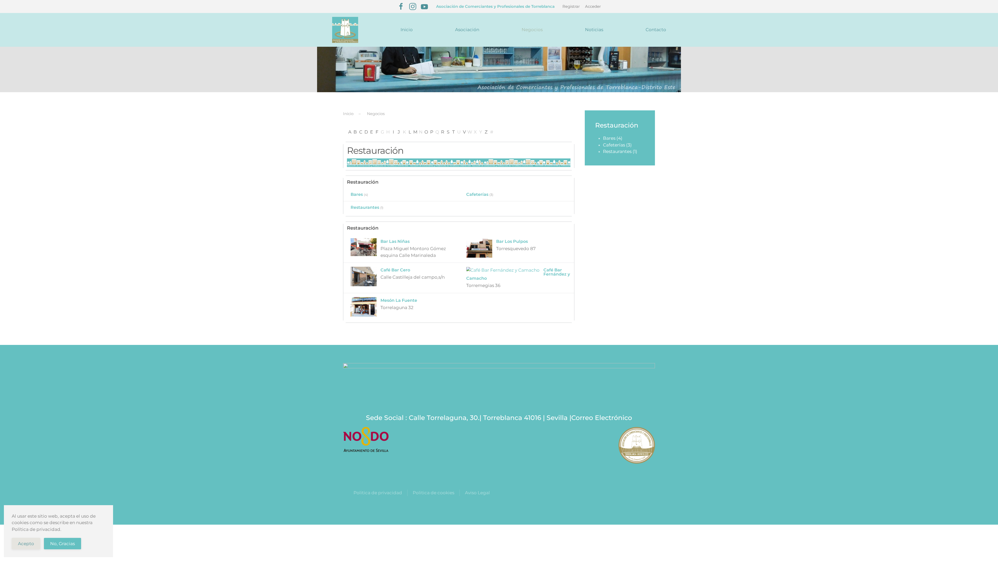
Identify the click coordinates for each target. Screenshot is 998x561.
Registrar (571, 6)
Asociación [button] (467, 29)
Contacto (656, 29)
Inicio (406, 29)
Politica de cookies (433, 492)
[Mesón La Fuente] (364, 306)
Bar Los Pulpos (512, 241)
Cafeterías (477, 194)
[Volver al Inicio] (345, 30)
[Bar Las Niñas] (364, 246)
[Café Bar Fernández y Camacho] (503, 269)
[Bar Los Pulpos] (479, 247)
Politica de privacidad (377, 492)
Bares (357, 194)
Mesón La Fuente (398, 300)
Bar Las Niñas (395, 241)
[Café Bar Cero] (364, 276)
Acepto (26, 543)
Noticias (594, 29)
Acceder (593, 6)
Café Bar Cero (395, 270)
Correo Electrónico (601, 418)
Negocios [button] (532, 29)
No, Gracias (62, 543)
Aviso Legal (477, 492)
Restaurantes (365, 207)
